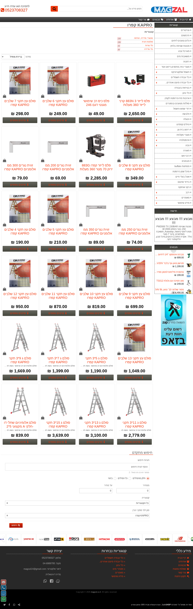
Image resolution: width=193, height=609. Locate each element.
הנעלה (186, 119)
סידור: (28, 57)
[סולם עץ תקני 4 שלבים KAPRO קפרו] (20, 209)
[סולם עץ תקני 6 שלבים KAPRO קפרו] (58, 80)
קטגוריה (145, 498)
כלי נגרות (149, 45)
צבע (187, 145)
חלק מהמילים (139, 478)
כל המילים (122, 478)
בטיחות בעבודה (181, 88)
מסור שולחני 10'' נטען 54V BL (169, 287)
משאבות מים (183, 56)
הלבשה (185, 114)
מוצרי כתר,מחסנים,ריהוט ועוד (175, 67)
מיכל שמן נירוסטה (181, 171)
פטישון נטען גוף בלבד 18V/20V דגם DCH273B (169, 260)
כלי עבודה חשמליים (180, 77)
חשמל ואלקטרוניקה (180, 72)
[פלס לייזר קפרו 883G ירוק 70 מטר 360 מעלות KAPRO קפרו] (96, 145)
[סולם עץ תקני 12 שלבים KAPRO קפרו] (20, 273)
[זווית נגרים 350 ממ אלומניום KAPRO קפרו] (96, 209)
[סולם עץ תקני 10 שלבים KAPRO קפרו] (96, 273)
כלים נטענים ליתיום (180, 40)
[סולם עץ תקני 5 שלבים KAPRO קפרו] (58, 209)
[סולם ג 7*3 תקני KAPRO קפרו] (58, 338)
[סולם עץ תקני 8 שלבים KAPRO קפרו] (134, 145)
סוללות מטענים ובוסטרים (177, 103)
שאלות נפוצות (180, 569)
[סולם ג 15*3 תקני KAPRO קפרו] (58, 402)
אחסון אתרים (135, 605)
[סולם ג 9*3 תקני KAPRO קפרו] (20, 338)
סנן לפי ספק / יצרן (141, 510)
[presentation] (191, 539)
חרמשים (185, 35)
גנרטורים (185, 30)
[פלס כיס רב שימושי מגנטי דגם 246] (96, 80)
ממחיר (146, 485)
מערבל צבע (183, 51)
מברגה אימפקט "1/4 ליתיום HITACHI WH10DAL (169, 251)
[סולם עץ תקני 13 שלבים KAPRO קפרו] (134, 338)
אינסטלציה (184, 140)
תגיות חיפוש (143, 460)
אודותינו (183, 561)
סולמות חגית (147, 42)
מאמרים (185, 197)
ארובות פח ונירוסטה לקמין (177, 98)
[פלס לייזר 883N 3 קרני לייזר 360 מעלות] (134, 80)
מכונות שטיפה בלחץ (179, 46)
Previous (173, 292)
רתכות (186, 61)
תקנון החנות (181, 576)
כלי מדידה (148, 49)
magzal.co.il (96, 592)
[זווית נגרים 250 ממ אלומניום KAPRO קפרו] (134, 209)
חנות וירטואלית (155, 605)
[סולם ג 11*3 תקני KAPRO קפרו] (134, 402)
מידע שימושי (183, 203)
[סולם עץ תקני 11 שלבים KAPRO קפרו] (58, 273)
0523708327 (15, 10)
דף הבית (182, 558)
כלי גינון (186, 93)
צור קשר (182, 572)
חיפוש (15, 525)
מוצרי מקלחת (183, 135)
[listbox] (96, 539)
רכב (187, 192)
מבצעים (185, 161)
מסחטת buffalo (181, 166)
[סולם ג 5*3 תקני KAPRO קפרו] (96, 338)
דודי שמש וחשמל (181, 108)
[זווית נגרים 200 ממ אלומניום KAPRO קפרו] (58, 145)
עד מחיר (108, 485)
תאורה (186, 150)
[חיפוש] (54, 9)
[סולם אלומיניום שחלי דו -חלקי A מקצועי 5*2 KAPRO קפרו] (20, 402)
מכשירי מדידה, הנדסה (143, 38)
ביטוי (110, 478)
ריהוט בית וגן (183, 129)
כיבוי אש (185, 156)
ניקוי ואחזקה (183, 187)
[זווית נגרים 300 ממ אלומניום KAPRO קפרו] (20, 145)
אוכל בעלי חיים (182, 177)
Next (173, 251)
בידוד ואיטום (183, 182)
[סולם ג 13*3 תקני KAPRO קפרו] (96, 402)
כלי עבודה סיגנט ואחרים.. (177, 82)
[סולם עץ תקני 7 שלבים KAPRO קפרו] (20, 80)
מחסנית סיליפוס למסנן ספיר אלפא (169, 269)
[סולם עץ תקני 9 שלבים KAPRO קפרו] (134, 273)
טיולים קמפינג (182, 124)
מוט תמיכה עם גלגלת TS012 (170, 278)
